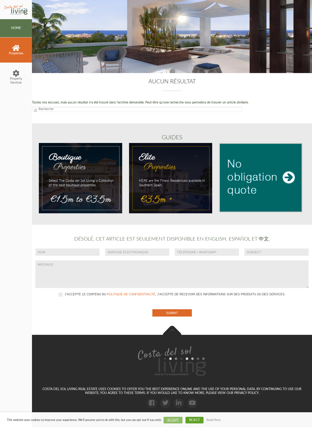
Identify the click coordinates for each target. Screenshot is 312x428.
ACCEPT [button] (173, 420)
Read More (213, 420)
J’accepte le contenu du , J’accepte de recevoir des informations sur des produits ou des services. (175, 294)
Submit (172, 313)
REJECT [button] (194, 420)
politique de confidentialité (131, 294)
